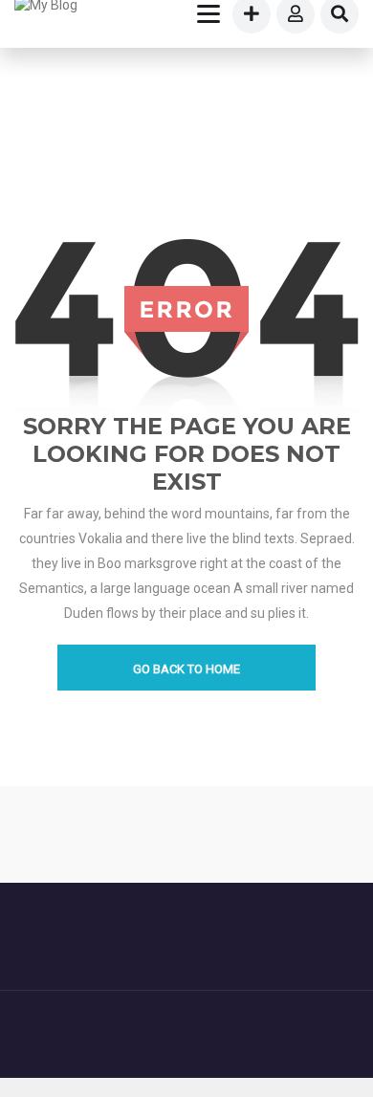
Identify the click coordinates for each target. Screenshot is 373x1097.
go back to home (186, 669)
